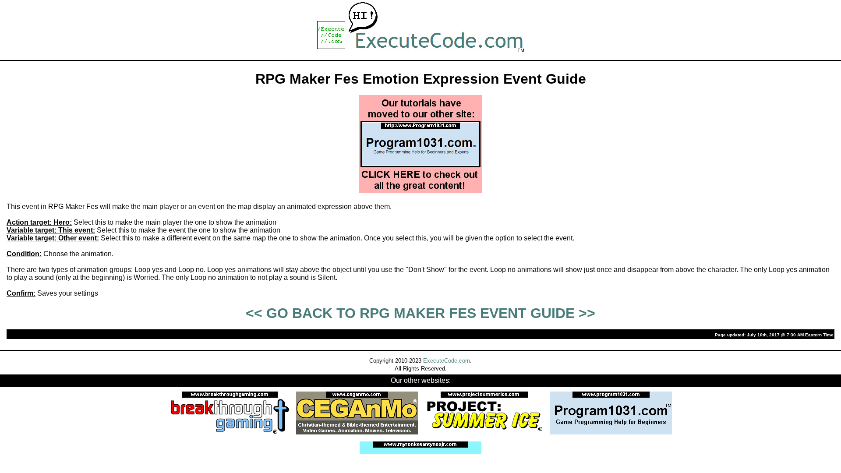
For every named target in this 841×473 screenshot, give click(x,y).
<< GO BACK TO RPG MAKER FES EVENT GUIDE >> (420, 313)
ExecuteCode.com (446, 360)
